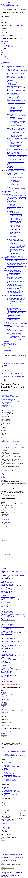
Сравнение (12, 582)
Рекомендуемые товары (10, 344)
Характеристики (5, 396)
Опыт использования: (6, 517)
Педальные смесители (16, 215)
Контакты (6, 45)
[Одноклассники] (4, 450)
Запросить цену (14, 875)
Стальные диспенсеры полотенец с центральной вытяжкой (17, 146)
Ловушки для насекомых (10, 780)
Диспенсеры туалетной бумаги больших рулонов (18, 119)
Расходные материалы (9, 779)
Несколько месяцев (9, 523)
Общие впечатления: (6, 554)
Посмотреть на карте (8, 820)
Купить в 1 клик (5, 446)
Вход (5, 56)
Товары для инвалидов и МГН (12, 766)
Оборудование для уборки (11, 782)
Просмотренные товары (7, 748)
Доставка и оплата (9, 46)
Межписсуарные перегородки (18, 245)
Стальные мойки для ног (16, 249)
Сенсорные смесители (16, 216)
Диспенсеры (7, 765)
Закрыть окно (4, 41)
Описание (3, 395)
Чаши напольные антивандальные (14, 252)
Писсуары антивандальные (17, 246)
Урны (5, 770)
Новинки (6, 341)
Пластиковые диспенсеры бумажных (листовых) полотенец (17, 107)
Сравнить (8, 412)
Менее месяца (7, 522)
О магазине (7, 43)
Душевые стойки (14, 212)
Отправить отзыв (5, 569)
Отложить (3, 412)
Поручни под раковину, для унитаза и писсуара (17, 179)
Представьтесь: (5, 568)
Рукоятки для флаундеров (16, 339)
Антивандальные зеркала (16, 240)
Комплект (3, 408)
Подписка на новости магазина (9, 352)
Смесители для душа (15, 221)
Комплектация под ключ (10, 348)
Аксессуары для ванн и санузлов (12, 776)
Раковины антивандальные (17, 247)
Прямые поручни (14, 184)
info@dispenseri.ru (5, 5)
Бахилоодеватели (8, 777)
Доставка (3, 406)
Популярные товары (9, 343)
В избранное (4, 584)
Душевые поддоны (15, 243)
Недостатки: (4, 540)
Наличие (3, 402)
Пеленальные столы (9, 769)
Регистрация (7, 58)
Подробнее (3, 581)
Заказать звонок (14, 5)
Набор (2, 405)
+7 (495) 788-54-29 (5, 2)
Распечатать (4, 452)
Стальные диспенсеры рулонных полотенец (16, 136)
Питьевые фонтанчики (16, 254)
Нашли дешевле (5, 712)
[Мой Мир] (6, 450)
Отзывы (3, 403)
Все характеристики (6, 420)
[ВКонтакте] (1, 450)
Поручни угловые (14, 183)
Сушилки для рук (8, 762)
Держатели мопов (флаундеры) (18, 334)
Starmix (2, 690)
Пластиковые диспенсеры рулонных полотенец (17, 133)
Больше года (7, 521)
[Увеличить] (14, 410)
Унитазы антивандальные (17, 250)
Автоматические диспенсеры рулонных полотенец (18, 130)
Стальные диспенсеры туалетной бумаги (16, 126)
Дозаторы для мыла (9, 763)
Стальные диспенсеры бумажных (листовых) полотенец (16, 111)
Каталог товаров (5, 62)
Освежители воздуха (9, 775)
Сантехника (7, 772)
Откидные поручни (15, 176)
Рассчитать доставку (18, 447)
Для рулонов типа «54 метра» (18, 121)
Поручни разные (14, 181)
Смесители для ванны (16, 219)
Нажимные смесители (16, 214)
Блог (5, 48)
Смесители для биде (15, 218)
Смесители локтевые (15, 225)
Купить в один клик (18, 857)
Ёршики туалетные (9, 773)
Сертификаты (7, 350)
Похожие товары (5, 401)
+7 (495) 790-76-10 (5, 4)
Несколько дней (8, 519)
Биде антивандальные (16, 242)
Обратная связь (5, 826)
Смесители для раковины (16, 223)
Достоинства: (4, 526)
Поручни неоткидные (16, 177)
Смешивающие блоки (16, 226)
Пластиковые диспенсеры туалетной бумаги (17, 123)
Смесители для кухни (15, 222)
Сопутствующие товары (7, 398)
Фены (5, 768)
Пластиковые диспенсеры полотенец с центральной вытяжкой (17, 142)
